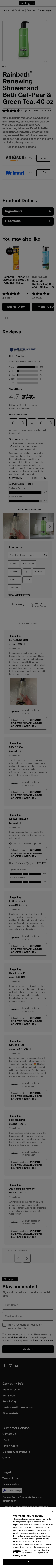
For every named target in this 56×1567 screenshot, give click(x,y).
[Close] (52, 1511)
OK (28, 1562)
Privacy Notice (19, 1556)
